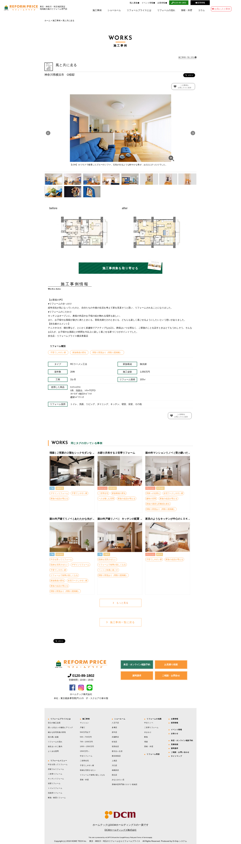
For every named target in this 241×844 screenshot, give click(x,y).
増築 (146, 742)
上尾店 (114, 761)
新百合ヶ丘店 (117, 751)
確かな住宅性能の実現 (57, 732)
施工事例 (97, 10)
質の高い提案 (53, 737)
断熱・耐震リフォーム (57, 798)
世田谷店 (115, 746)
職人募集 (134, 3)
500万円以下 (85, 732)
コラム (201, 10)
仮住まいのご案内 (55, 746)
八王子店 (115, 723)
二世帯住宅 (84, 761)
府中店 (114, 732)
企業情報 (161, 3)
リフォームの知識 (154, 719)
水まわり (147, 732)
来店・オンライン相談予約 (136, 664)
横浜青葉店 (116, 756)
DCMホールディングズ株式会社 (121, 830)
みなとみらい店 (118, 780)
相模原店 (115, 770)
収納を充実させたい (88, 770)
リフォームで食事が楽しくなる (92, 775)
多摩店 (114, 727)
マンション (84, 723)
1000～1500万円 (87, 746)
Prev (48, 133)
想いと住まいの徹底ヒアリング (60, 727)
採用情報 (174, 723)
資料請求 (136, 675)
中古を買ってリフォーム (58, 764)
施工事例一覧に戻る (122, 622)
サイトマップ (176, 756)
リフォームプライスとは (139, 10)
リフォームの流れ (166, 10)
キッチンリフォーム (56, 779)
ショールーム (114, 10)
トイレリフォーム (55, 788)
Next (193, 133)
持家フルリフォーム (56, 769)
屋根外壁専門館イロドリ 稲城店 (124, 784)
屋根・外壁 (186, 10)
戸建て (82, 727)
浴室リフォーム (54, 783)
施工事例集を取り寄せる (120, 268)
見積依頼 (174, 744)
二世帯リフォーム (55, 774)
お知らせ (174, 733)
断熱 (146, 737)
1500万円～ (85, 751)
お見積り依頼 (171, 664)
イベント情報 (147, 3)
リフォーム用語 (153, 754)
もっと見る (122, 603)
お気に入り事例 (222, 9)
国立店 (114, 775)
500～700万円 (86, 737)
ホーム (47, 20)
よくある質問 (53, 751)
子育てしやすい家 (87, 765)
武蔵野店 (115, 737)
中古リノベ (148, 723)
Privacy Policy (129, 837)
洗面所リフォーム (55, 793)
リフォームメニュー (58, 761)
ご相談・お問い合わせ (180, 752)
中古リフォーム (86, 756)
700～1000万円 (86, 742)
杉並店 (114, 742)
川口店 (114, 765)
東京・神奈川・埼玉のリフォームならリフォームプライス (114, 841)
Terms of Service (143, 837)
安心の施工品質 (54, 723)
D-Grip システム (180, 841)
